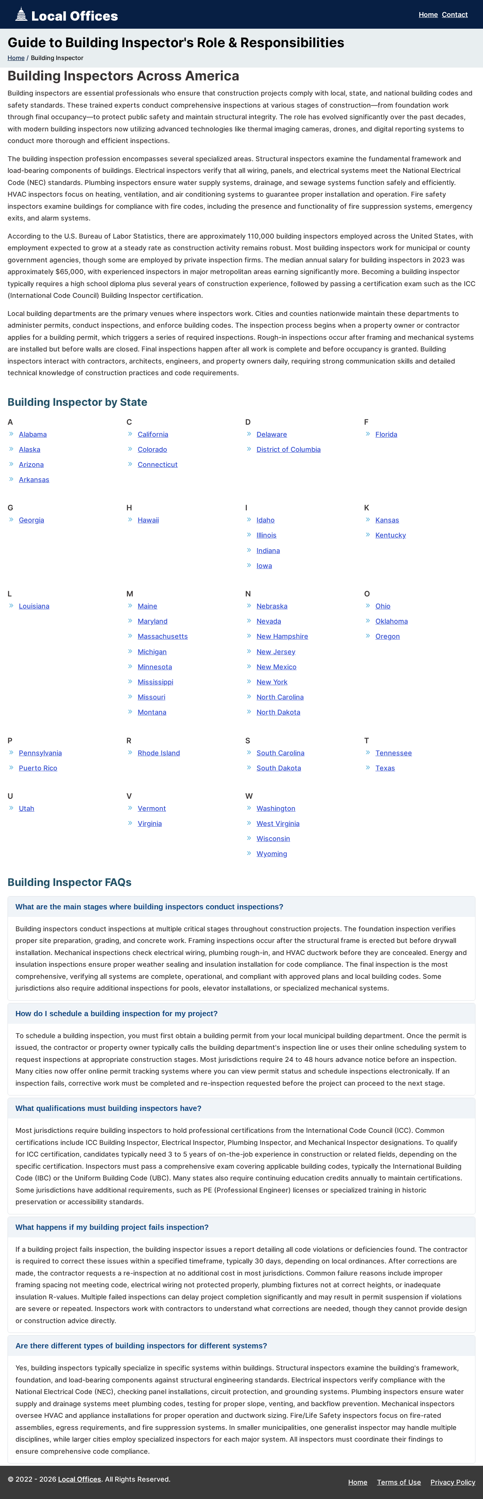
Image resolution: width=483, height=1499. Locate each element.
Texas (385, 768)
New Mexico (277, 667)
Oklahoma (391, 621)
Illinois (267, 535)
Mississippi (155, 682)
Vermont (152, 808)
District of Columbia (289, 449)
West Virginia (278, 823)
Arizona (31, 464)
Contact (455, 14)
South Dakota (279, 768)
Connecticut (158, 464)
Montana (152, 712)
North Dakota (278, 712)
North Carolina (280, 697)
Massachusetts (163, 636)
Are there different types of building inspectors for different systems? (141, 1346)
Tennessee (393, 753)
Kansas (387, 520)
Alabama (33, 434)
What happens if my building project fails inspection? (112, 1227)
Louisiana (34, 606)
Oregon (387, 636)
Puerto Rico (38, 768)
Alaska (29, 449)
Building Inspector (57, 58)
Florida (386, 434)
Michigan (152, 652)
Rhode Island (159, 753)
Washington (276, 808)
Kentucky (390, 535)
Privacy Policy (453, 1482)
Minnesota (155, 667)
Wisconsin (273, 839)
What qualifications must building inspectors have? (108, 1108)
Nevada (269, 621)
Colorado (152, 449)
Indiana (268, 551)
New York (272, 682)
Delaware (272, 434)
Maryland (153, 621)
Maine (147, 606)
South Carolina (281, 753)
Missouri (151, 697)
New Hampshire (282, 636)
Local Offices (79, 1479)
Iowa (264, 566)
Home (428, 14)
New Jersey (276, 652)
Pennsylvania (40, 753)
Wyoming (272, 854)
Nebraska (272, 606)
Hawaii (148, 520)
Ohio (383, 606)
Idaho (266, 520)
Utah (26, 808)
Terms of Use (399, 1482)
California (153, 434)
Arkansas (34, 480)
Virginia (150, 823)
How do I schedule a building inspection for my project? (116, 1013)
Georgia (31, 520)
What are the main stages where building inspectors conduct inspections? (149, 907)
